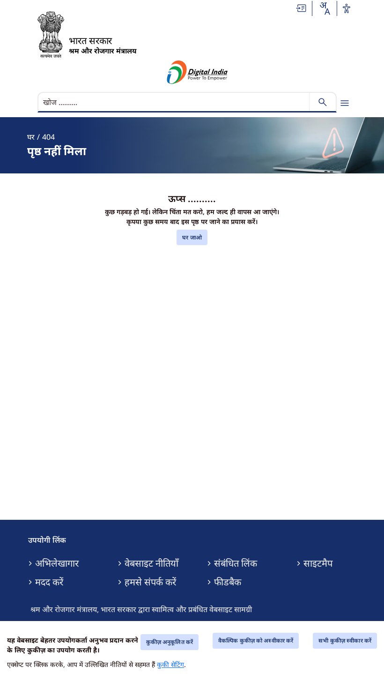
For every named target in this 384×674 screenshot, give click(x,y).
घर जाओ (192, 237)
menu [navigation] (344, 103)
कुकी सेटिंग (170, 664)
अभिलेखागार (57, 563)
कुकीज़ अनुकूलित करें (169, 642)
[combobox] (324, 8)
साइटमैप (317, 563)
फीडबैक (227, 582)
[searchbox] (174, 102)
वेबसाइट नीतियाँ (151, 563)
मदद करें (49, 582)
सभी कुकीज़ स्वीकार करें (344, 640)
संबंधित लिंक (235, 563)
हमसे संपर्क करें (150, 582)
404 (48, 137)
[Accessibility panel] (346, 8)
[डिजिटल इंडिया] (197, 72)
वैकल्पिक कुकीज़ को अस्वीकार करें (255, 640)
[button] (301, 7)
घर (31, 137)
